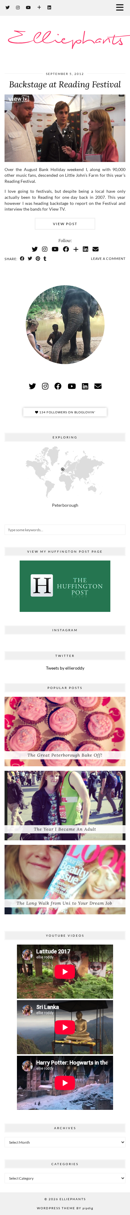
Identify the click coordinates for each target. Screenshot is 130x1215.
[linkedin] (85, 386)
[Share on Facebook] (22, 258)
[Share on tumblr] (45, 258)
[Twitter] (7, 7)
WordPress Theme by (65, 1208)
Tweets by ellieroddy (65, 668)
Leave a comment (108, 258)
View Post (65, 223)
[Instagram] (18, 7)
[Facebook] (66, 249)
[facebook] (58, 386)
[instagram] (45, 386)
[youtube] (72, 386)
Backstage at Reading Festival (65, 84)
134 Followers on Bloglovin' (66, 412)
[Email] (96, 249)
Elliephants (65, 40)
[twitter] (32, 386)
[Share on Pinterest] (38, 258)
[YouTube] (28, 7)
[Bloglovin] (39, 7)
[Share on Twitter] (30, 258)
